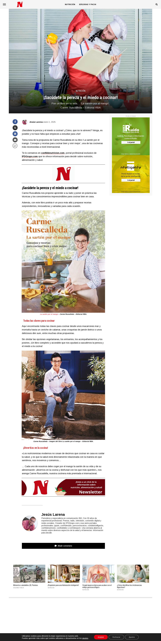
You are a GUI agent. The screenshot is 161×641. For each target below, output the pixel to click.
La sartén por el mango (49, 314)
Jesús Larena (36, 122)
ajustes (85, 638)
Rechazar (116, 637)
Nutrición (70, 4)
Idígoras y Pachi (87, 4)
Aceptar (101, 637)
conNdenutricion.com (53, 153)
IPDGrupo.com (30, 156)
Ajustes (132, 637)
